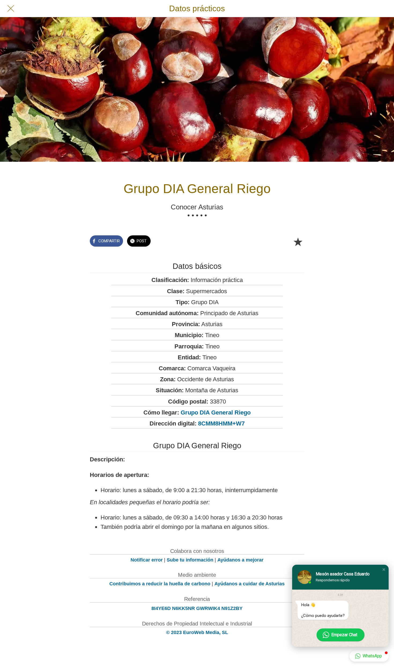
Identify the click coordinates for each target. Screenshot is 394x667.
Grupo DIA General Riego (216, 412)
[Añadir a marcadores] (297, 241)
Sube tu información (190, 560)
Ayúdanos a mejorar (240, 560)
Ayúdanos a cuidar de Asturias (249, 583)
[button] (383, 569)
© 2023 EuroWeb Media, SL (197, 632)
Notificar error (147, 560)
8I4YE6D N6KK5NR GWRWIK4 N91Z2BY (197, 608)
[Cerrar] (11, 8)
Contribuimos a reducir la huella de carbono (159, 583)
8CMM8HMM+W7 (221, 423)
